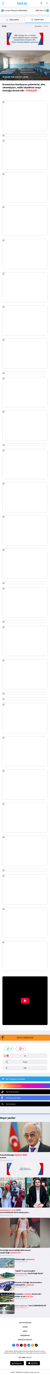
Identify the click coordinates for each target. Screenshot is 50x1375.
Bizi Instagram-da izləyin (13, 1086)
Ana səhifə (38, 26)
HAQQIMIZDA (25, 1335)
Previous (2, 10)
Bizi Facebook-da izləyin (13, 1098)
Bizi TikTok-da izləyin (12, 1092)
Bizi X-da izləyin (11, 1104)
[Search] (47, 3)
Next (47, 10)
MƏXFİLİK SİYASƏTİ (25, 1340)
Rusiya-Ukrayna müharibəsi (15, 10)
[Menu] (3, 3)
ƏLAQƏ (25, 1327)
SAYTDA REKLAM (25, 1322)
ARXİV (25, 1331)
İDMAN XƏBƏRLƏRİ (25, 1038)
